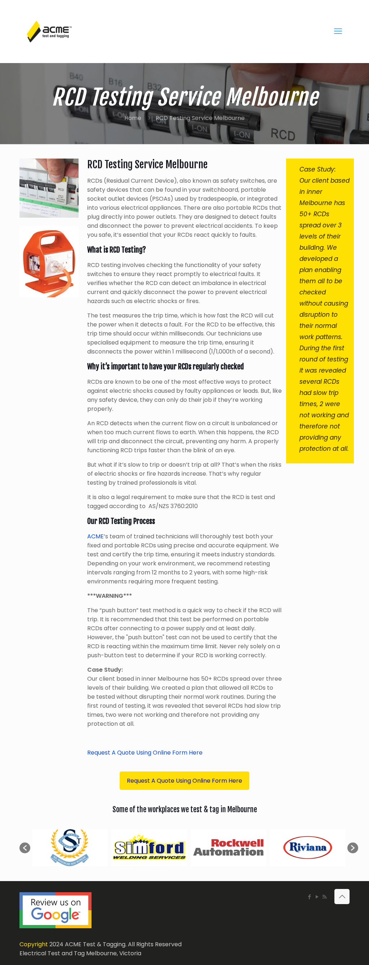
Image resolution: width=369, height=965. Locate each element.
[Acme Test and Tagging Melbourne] (49, 31)
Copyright (33, 944)
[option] (70, 847)
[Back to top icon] (342, 896)
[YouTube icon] (317, 896)
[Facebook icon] (309, 896)
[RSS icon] (324, 896)
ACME (95, 536)
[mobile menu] (338, 31)
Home (132, 118)
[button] (24, 847)
